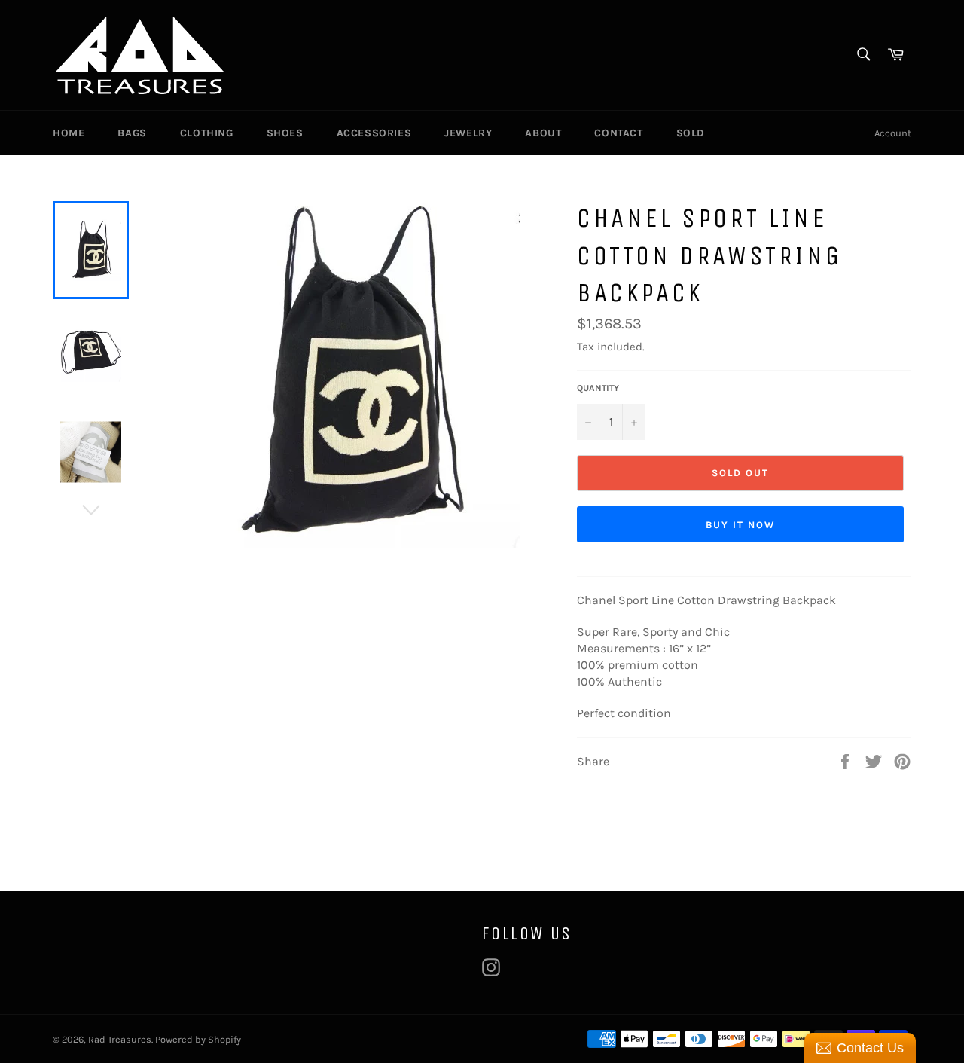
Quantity (598, 388)
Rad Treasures (119, 1039)
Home (68, 133)
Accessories (374, 133)
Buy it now (740, 524)
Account (892, 133)
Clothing (206, 133)
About (543, 133)
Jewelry (468, 133)
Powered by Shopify (198, 1039)
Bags (131, 133)
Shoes (285, 133)
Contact (618, 133)
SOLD (690, 133)
